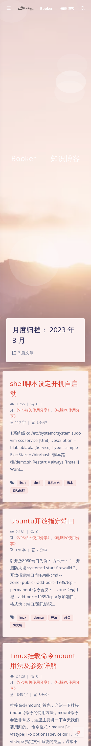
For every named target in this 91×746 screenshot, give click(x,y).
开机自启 (54, 483)
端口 (67, 617)
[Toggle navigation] (82, 8)
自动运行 (19, 490)
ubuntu (39, 617)
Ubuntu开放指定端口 (42, 520)
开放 (54, 617)
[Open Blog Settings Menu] (78, 732)
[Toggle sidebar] (8, 8)
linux (22, 483)
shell (37, 483)
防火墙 (17, 625)
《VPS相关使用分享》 (32, 410)
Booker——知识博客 (57, 8)
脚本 (70, 483)
